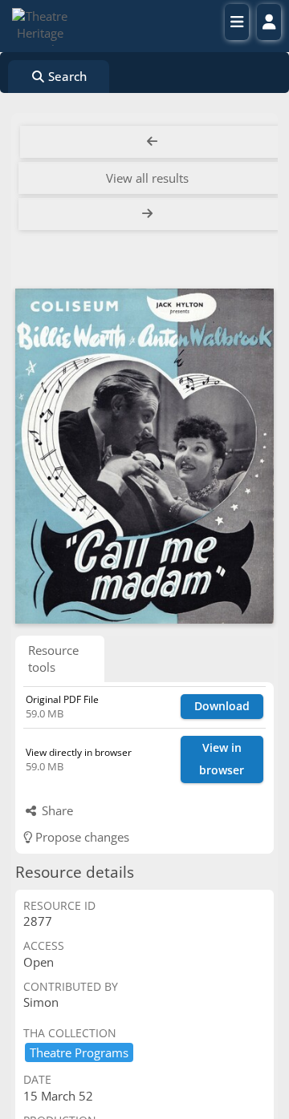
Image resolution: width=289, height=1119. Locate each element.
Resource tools (53, 658)
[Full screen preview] (144, 456)
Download (222, 705)
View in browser (221, 759)
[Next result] (149, 214)
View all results (147, 178)
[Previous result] (152, 142)
